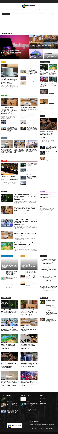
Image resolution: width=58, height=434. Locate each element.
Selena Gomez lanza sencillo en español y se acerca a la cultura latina (44, 96)
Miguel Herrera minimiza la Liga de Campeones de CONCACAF (31, 399)
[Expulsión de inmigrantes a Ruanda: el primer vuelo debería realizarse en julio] (23, 283)
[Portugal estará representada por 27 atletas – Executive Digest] (23, 183)
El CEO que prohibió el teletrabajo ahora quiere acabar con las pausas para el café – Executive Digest (9, 80)
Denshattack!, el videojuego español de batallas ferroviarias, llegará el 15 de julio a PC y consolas (43, 84)
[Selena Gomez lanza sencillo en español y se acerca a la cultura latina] (44, 91)
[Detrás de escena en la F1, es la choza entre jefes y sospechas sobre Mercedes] (23, 405)
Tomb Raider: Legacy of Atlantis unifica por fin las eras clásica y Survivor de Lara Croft (53, 84)
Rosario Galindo (4, 180)
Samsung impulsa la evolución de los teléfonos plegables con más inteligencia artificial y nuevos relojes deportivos (29, 364)
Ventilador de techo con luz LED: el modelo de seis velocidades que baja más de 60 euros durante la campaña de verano (6, 151)
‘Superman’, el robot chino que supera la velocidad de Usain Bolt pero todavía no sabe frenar (25, 221)
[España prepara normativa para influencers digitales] (3, 278)
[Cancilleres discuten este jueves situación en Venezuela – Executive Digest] (23, 66)
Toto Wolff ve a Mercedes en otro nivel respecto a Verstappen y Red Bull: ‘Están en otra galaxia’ (9, 178)
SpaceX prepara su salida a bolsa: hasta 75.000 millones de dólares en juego (31, 150)
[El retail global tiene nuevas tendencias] (23, 410)
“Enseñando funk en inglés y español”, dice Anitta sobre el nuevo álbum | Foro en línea (43, 106)
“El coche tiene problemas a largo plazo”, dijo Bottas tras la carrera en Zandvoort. (32, 164)
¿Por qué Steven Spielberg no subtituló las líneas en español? (52, 96)
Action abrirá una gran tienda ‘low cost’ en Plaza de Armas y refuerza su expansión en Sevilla (19, 151)
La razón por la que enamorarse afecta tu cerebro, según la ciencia (51, 313)
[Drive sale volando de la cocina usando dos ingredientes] (23, 83)
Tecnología (3, 105)
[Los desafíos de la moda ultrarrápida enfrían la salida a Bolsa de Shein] (29, 338)
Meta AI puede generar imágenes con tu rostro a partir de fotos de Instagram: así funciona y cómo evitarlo (48, 287)
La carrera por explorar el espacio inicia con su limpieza (48, 195)
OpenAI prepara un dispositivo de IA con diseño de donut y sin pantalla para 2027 (29, 109)
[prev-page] (2, 91)
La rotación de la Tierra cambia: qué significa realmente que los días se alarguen (51, 147)
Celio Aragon (4, 268)
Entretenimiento (42, 69)
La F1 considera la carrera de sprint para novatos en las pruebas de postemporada (32, 177)
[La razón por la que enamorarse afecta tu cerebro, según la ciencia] (42, 313)
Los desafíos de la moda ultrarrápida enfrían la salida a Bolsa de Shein (28, 346)
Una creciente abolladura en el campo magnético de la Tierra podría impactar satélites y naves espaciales (9, 266)
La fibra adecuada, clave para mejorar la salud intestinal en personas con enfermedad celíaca (51, 158)
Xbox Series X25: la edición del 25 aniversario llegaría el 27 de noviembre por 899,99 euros (27, 13)
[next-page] (3, 91)
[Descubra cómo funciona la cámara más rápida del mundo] (42, 302)
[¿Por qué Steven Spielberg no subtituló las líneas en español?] (53, 91)
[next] (55, 14)
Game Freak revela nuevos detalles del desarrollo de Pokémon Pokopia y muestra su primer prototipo (52, 72)
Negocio (3, 325)
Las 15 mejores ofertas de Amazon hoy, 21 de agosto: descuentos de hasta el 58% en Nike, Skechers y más (9, 110)
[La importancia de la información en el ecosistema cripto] (36, 54)
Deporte (3, 174)
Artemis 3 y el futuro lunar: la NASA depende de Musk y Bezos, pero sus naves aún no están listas (51, 152)
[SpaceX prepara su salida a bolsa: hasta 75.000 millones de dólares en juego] (31, 144)
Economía (3, 147)
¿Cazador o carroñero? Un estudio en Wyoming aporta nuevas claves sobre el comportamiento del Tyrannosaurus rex (47, 134)
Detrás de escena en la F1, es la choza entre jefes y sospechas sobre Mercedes (32, 404)
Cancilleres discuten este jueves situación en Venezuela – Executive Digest (32, 66)
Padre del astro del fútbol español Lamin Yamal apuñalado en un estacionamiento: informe (52, 107)
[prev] (53, 14)
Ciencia (41, 129)
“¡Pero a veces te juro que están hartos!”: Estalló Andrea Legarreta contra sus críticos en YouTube (28, 266)
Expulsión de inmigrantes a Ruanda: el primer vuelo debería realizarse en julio (31, 283)
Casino (41, 206)
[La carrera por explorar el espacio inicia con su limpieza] (48, 203)
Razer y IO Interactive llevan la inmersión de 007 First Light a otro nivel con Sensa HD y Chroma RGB (32, 128)
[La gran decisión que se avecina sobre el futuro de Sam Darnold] (23, 272)
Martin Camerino (4, 113)
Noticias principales (48, 53)
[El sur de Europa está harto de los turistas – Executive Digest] (23, 78)
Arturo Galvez (3, 83)
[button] (55, 1)
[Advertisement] (29, 23)
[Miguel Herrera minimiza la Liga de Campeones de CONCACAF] (23, 399)
